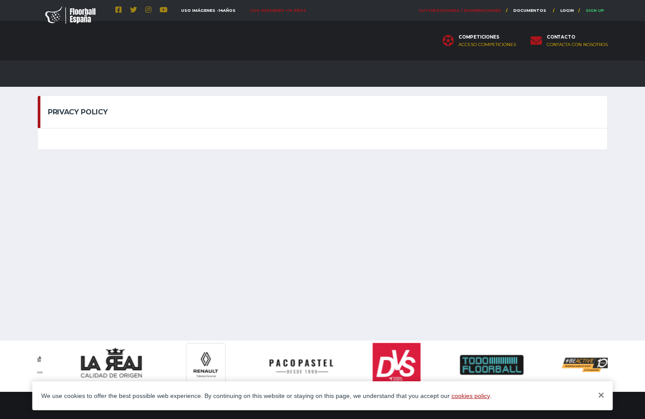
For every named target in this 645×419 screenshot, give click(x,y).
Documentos (529, 10)
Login (567, 10)
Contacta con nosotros (577, 44)
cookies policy (471, 395)
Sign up (595, 10)
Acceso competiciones (487, 44)
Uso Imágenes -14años (208, 10)
